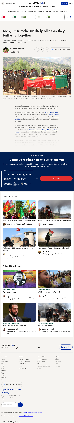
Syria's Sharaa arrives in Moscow (14, 325)
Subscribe (64, 3)
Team (57, 364)
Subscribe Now (66, 347)
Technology (32, 11)
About (57, 359)
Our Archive (22, 368)
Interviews (63, 11)
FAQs (38, 364)
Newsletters (9, 3)
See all (69, 17)
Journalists (58, 361)
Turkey (3, 359)
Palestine (3, 371)
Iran (2, 364)
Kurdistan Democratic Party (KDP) (39, 130)
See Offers (56, 178)
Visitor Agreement (42, 359)
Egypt (2, 373)
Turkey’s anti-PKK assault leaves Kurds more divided (18, 249)
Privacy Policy (41, 361)
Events (14, 3)
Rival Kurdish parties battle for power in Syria (19, 220)
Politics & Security (13, 11)
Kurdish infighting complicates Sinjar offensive (54, 220)
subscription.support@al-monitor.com (32, 412)
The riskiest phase (9, 292)
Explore (55, 11)
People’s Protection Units (51, 112)
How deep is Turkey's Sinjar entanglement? (53, 248)
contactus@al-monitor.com (26, 416)
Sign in (71, 3)
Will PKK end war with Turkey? (49, 292)
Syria (2, 380)
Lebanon (3, 377)
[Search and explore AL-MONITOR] (2, 3)
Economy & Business (44, 11)
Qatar (3, 375)
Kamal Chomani (17, 48)
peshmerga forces (54, 114)
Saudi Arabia (4, 361)
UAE (2, 366)
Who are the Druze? (45, 325)
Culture (23, 11)
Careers (58, 366)
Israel (2, 368)
